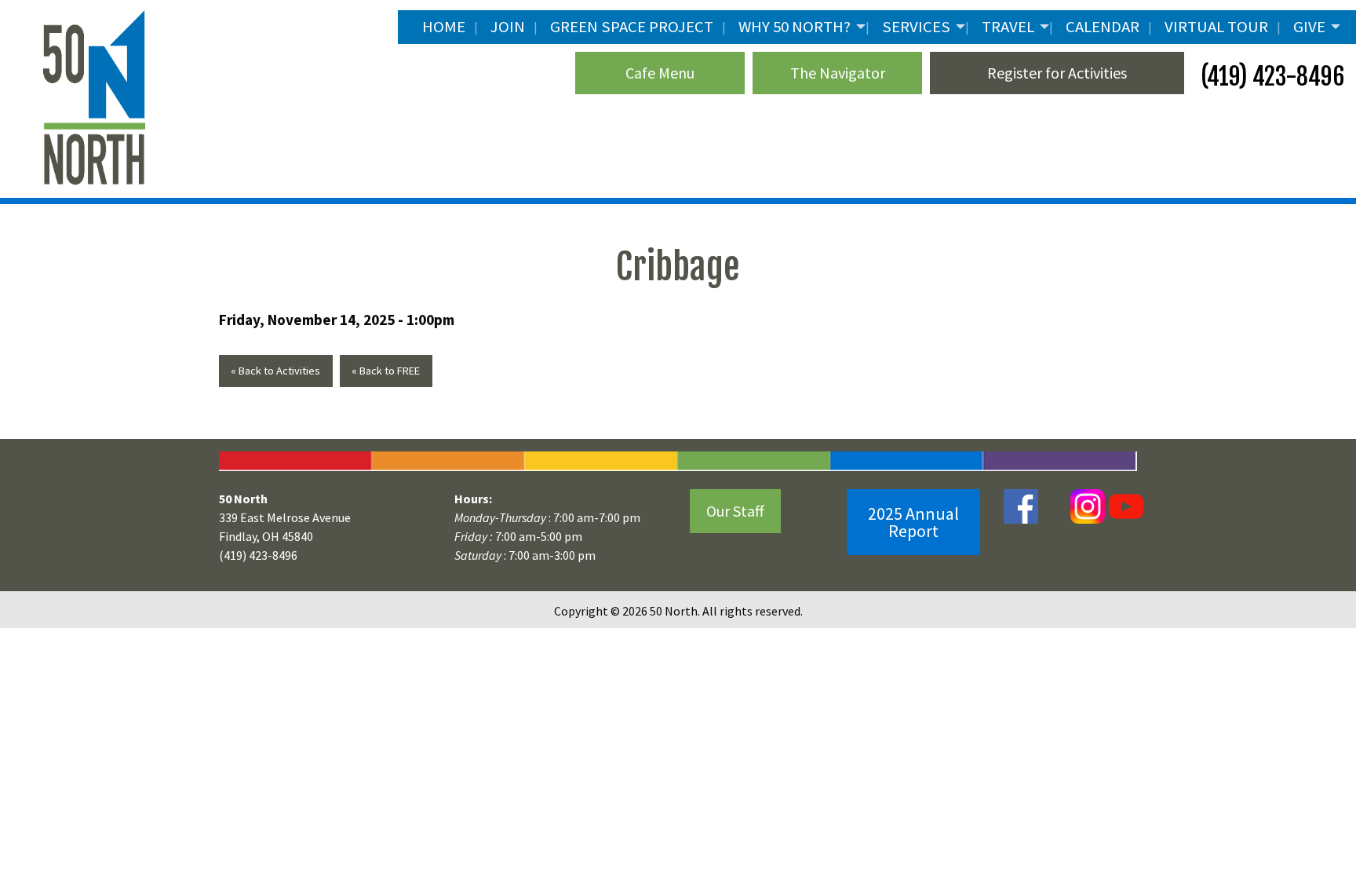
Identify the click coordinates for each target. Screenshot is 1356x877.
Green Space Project (631, 26)
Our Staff (735, 511)
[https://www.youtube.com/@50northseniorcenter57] (1124, 506)
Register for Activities (1057, 72)
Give (1309, 26)
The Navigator (837, 72)
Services (916, 26)
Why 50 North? (794, 26)
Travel (1008, 26)
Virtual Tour (1216, 26)
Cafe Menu (659, 72)
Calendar (1102, 26)
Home (443, 26)
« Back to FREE (386, 371)
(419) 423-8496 (1270, 76)
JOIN (507, 26)
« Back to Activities (275, 371)
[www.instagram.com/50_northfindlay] (1087, 506)
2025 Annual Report (913, 522)
